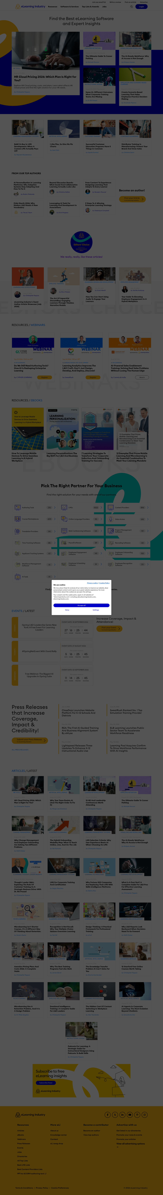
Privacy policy (92, 583)
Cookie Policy (104, 583)
